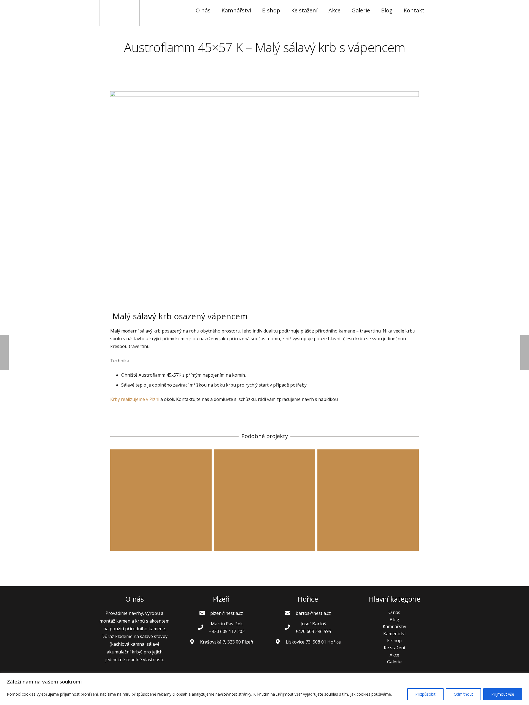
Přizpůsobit (425, 694)
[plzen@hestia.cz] (204, 613)
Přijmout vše (502, 694)
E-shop (394, 640)
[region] (264, 689)
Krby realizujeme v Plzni (134, 399)
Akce (394, 655)
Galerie (394, 662)
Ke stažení (394, 648)
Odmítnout (463, 694)
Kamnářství (394, 626)
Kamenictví (394, 634)
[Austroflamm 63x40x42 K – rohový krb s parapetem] (161, 500)
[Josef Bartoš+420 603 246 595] (289, 627)
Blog (394, 619)
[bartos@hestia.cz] (290, 613)
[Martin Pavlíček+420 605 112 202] (203, 627)
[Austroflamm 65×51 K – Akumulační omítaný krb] (264, 500)
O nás (394, 612)
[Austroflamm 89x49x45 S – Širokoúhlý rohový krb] (368, 500)
